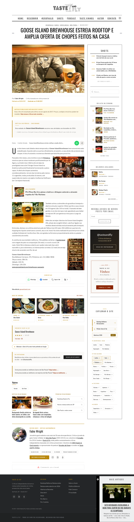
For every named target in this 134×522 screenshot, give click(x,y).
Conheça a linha (105, 287)
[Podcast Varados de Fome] (63, 457)
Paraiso (112, 366)
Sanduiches (108, 395)
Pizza (112, 391)
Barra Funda (96, 378)
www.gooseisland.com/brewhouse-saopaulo (28, 267)
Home (20, 18)
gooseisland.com (25, 289)
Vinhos (95, 412)
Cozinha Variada (22, 143)
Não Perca (73, 25)
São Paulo (24, 388)
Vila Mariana (108, 374)
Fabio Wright (19, 98)
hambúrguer (60, 240)
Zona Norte (107, 370)
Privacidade (72, 492)
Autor (100, 18)
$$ (22, 338)
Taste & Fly (46, 440)
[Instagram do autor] (53, 457)
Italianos (96, 387)
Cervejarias (64, 25)
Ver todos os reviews (39, 457)
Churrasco (96, 399)
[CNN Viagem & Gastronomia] (19, 497)
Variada (17, 338)
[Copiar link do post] (82, 143)
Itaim (101, 345)
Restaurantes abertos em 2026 (50, 486)
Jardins (95, 345)
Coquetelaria (97, 408)
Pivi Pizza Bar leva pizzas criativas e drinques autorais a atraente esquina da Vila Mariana (51, 193)
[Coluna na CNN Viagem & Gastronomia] (58, 457)
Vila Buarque (97, 374)
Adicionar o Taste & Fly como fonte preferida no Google (30, 346)
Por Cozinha (44, 502)
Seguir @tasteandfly (73, 357)
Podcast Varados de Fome (70, 452)
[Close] (98, 479)
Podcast (71, 18)
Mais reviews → (112, 199)
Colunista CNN (35, 452)
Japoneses (105, 387)
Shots (60, 18)
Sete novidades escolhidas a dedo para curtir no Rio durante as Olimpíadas (117, 508)
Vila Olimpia (107, 378)
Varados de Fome (64, 445)
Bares (57, 25)
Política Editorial (74, 486)
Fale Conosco (73, 489)
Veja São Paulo (51, 438)
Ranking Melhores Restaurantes (50, 483)
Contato (112, 18)
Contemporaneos (108, 399)
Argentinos (104, 391)
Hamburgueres (97, 395)
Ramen (95, 391)
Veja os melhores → (60, 373)
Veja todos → (54, 370)
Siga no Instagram (104, 247)
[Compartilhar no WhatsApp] (76, 143)
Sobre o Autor (73, 483)
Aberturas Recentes (46, 489)
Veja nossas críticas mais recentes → (32, 114)
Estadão (80, 438)
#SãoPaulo (47, 18)
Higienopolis (96, 349)
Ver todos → (80, 295)
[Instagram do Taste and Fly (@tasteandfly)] (120, 18)
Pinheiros (46, 158)
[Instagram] (14, 497)
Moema (96, 366)
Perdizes (104, 366)
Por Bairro (43, 499)
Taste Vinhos (87, 18)
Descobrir (32, 18)
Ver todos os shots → (104, 81)
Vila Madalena (105, 349)
